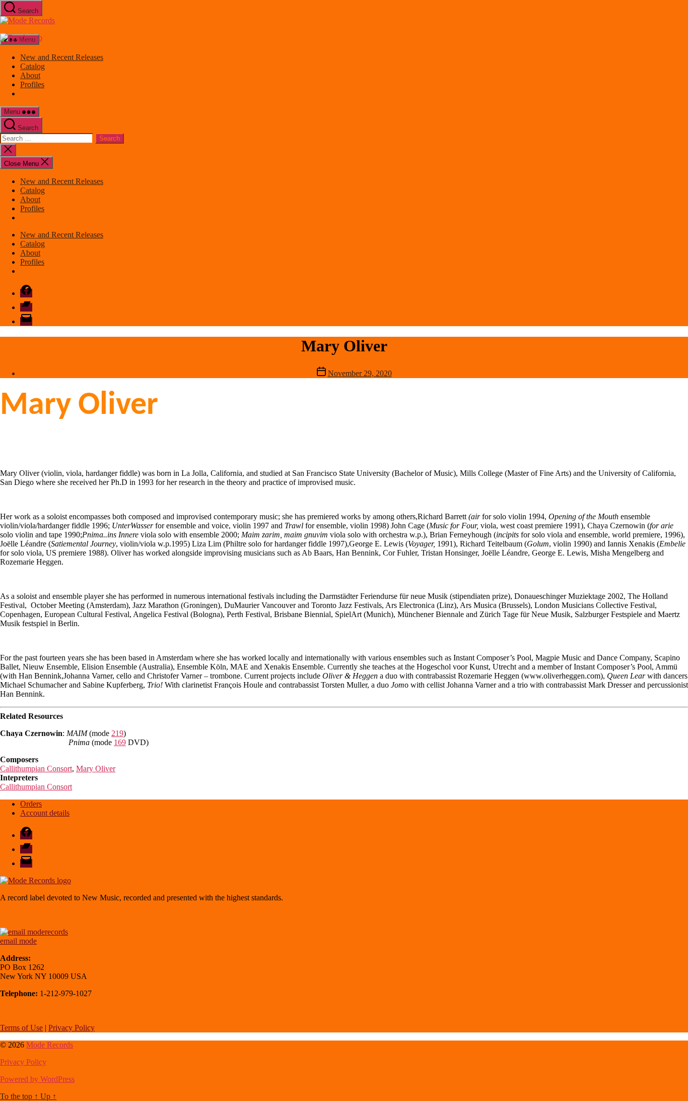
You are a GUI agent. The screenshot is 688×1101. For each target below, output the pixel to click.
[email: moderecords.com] (34, 932)
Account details (45, 813)
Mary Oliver (95, 768)
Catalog (32, 66)
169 (120, 742)
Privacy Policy (71, 1027)
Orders (31, 804)
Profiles (32, 84)
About (30, 75)
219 (117, 733)
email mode (18, 941)
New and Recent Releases (61, 57)
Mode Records (49, 1045)
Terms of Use (21, 1027)
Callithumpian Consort (36, 768)
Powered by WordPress (37, 1079)
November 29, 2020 (360, 373)
